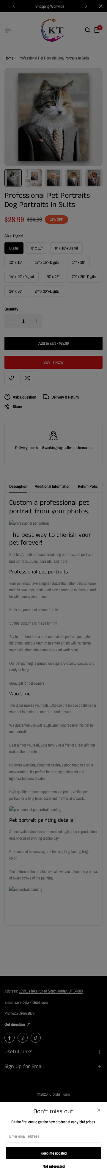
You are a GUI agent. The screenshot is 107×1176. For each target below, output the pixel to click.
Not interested (54, 1166)
